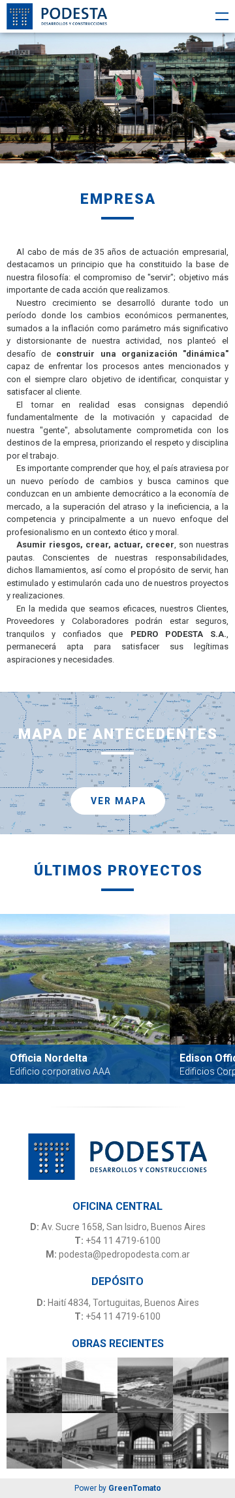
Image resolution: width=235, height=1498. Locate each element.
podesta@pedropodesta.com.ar (124, 1254)
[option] (117, 98)
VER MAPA (118, 801)
